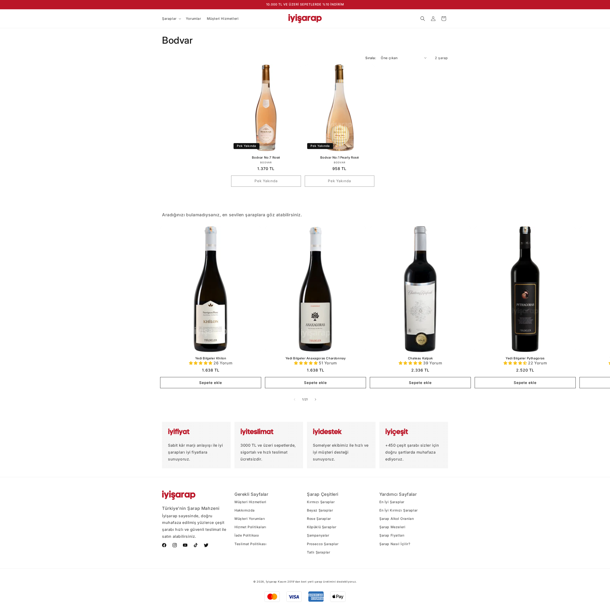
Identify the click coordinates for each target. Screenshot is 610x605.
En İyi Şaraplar (391, 502)
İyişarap (271, 581)
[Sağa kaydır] (315, 399)
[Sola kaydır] (294, 399)
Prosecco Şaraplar (322, 544)
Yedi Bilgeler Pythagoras (525, 358)
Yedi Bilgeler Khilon (210, 358)
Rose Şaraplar (319, 519)
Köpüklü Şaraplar (321, 527)
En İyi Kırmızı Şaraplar (398, 510)
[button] (171, 19)
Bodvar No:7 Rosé (266, 157)
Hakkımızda (244, 510)
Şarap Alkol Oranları (396, 519)
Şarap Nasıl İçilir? (394, 544)
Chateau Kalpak (420, 358)
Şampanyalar (318, 535)
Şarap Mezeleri (392, 527)
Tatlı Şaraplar (318, 552)
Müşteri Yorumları (249, 519)
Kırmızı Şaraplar (321, 502)
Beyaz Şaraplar (320, 510)
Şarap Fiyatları (392, 535)
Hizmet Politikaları (250, 527)
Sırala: (370, 58)
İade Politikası (246, 535)
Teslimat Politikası (250, 544)
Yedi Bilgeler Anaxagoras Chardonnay (315, 358)
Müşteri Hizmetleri (250, 502)
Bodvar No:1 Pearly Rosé (339, 157)
